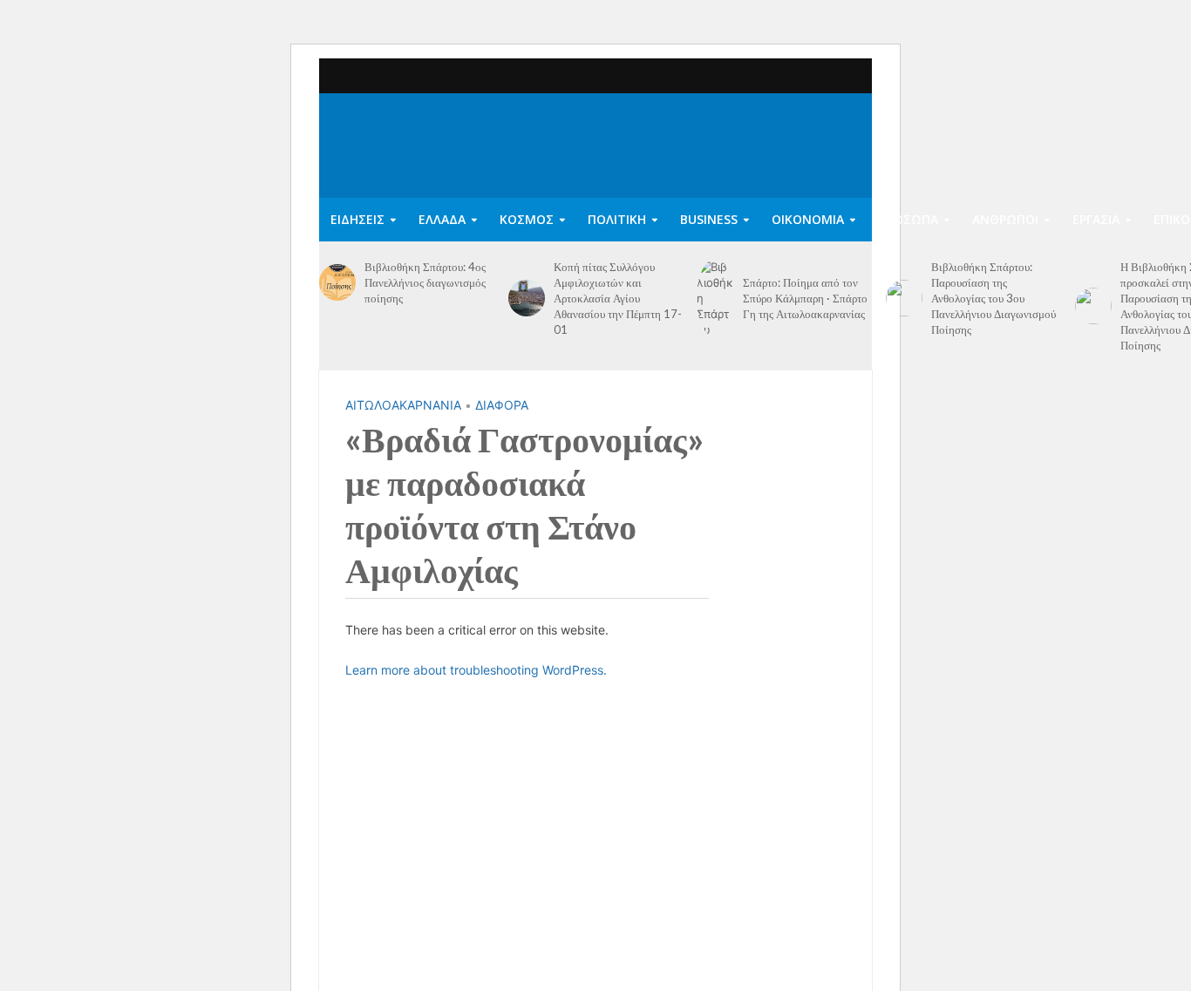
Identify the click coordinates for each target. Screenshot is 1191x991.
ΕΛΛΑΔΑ (442, 219)
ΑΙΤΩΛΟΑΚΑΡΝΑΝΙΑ (403, 404)
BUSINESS (709, 219)
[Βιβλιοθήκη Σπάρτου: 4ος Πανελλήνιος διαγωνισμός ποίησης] (337, 282)
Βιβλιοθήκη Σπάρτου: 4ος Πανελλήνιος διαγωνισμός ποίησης (425, 282)
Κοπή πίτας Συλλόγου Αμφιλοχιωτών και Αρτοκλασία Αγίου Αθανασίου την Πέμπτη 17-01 (618, 298)
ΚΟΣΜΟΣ (527, 219)
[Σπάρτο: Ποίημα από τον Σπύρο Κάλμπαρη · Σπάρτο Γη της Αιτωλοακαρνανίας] (715, 298)
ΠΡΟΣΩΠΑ (908, 219)
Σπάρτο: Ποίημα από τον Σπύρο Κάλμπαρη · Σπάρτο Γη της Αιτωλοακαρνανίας (805, 298)
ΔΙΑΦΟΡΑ (501, 404)
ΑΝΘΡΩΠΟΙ (1005, 219)
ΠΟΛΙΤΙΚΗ (617, 219)
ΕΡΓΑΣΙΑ (1096, 219)
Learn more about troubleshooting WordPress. (476, 669)
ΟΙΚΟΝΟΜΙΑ (808, 219)
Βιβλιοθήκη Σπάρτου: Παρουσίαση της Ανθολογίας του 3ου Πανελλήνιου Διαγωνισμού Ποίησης (993, 298)
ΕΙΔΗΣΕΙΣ (357, 219)
